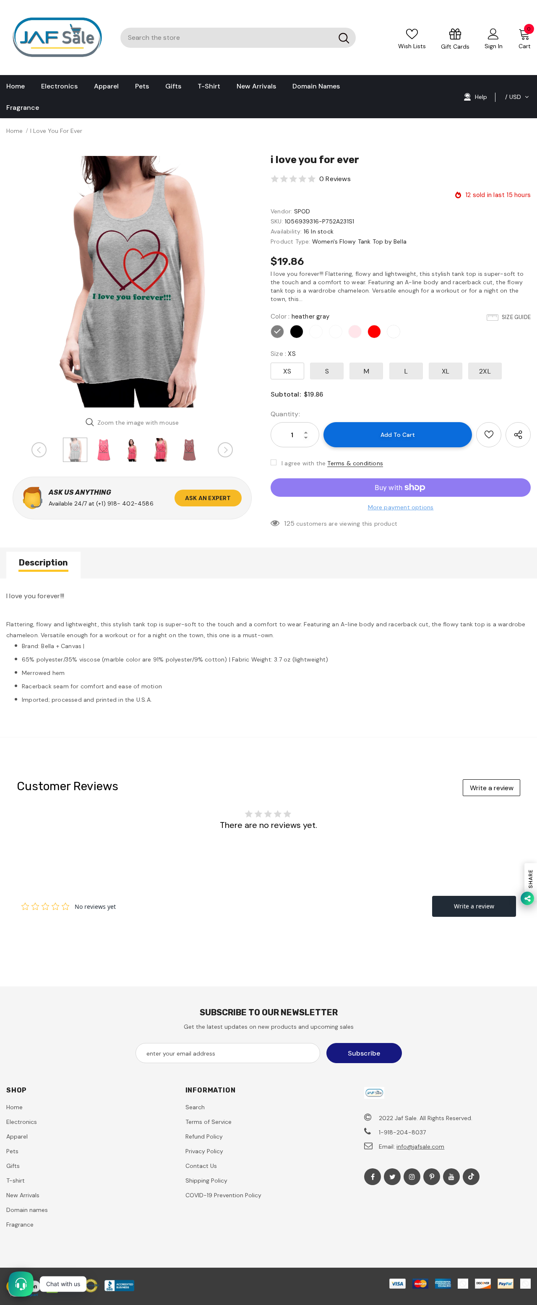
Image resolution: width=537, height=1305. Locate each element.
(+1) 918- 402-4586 (125, 503)
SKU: (277, 221)
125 (289, 523)
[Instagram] (412, 1176)
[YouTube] (451, 1176)
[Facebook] (372, 1176)
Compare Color (229, 398)
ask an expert (208, 498)
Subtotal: (286, 394)
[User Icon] (493, 33)
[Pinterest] (431, 1176)
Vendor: (281, 211)
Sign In (494, 46)
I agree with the (304, 463)
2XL (485, 371)
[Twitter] (392, 1176)
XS (287, 371)
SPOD (302, 211)
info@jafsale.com (420, 1146)
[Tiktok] (471, 1176)
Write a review (492, 788)
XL (445, 371)
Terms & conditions (355, 463)
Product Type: (290, 241)
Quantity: (285, 414)
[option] (132, 281)
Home (14, 131)
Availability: (286, 231)
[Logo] (57, 37)
